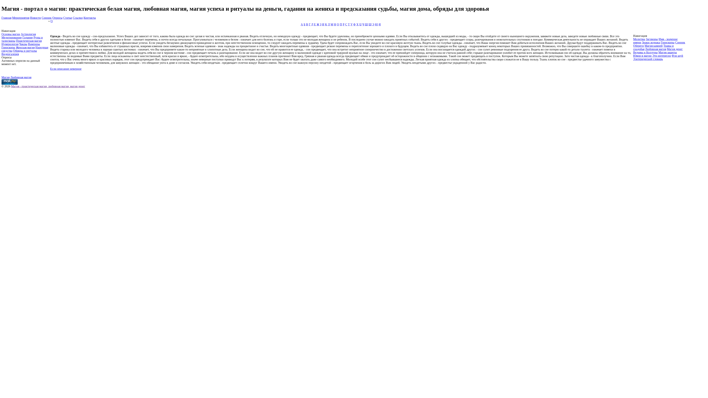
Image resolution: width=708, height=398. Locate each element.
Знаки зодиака (651, 42)
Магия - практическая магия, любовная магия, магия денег (48, 86)
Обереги (638, 45)
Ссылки (78, 17)
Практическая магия (29, 40)
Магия (5, 77)
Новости (35, 17)
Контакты (90, 17)
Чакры (23, 44)
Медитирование (11, 37)
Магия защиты (667, 52)
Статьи (67, 17)
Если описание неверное (65, 68)
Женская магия (25, 47)
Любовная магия (655, 49)
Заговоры (652, 39)
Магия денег (675, 49)
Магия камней (654, 45)
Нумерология (9, 44)
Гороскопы (8, 47)
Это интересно (661, 55)
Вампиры (34, 44)
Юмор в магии (642, 55)
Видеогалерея (10, 54)
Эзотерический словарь (648, 59)
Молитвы (639, 39)
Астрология (28, 34)
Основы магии (10, 34)
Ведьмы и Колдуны (645, 52)
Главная (6, 17)
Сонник (47, 17)
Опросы (57, 17)
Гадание (27, 37)
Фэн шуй (677, 55)
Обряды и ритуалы (25, 50)
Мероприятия (20, 17)
